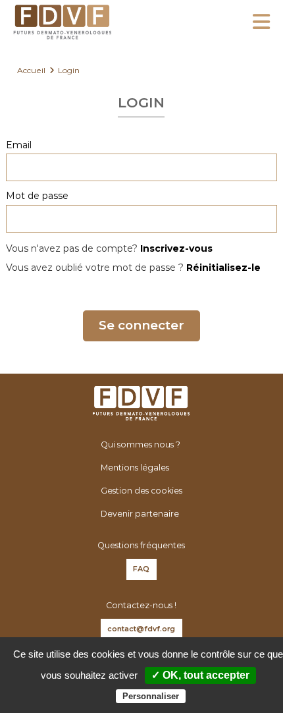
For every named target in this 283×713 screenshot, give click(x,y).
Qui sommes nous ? (140, 444)
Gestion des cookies (141, 491)
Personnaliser (150, 696)
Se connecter (141, 325)
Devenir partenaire (140, 514)
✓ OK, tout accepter (200, 675)
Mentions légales (135, 467)
